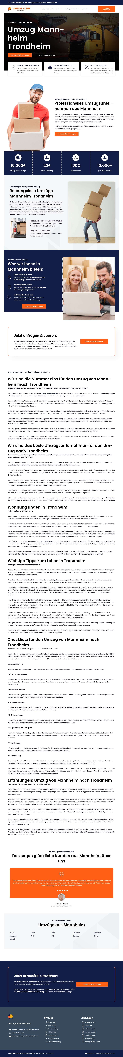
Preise (85, 9)
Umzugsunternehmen (50, 9)
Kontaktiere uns (29, 436)
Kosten (10, 697)
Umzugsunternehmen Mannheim (22, 1053)
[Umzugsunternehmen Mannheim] (20, 9)
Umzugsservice (71, 9)
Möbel (57, 411)
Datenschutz (110, 1053)
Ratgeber (89, 1053)
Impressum (99, 1053)
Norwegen (98, 554)
